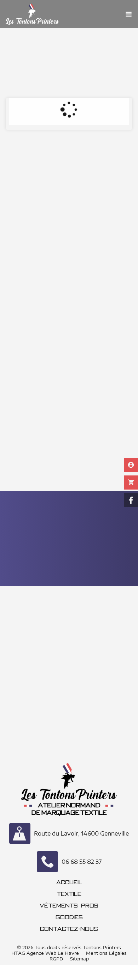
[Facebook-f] (131, 500)
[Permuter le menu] (128, 14)
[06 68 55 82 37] (47, 861)
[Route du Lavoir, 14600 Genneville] (19, 833)
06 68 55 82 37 (82, 861)
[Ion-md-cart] (131, 482)
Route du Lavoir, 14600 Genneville (81, 833)
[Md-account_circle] (131, 465)
